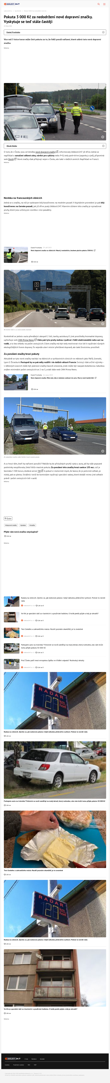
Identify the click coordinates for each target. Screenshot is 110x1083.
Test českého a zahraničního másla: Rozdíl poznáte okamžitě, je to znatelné (52, 629)
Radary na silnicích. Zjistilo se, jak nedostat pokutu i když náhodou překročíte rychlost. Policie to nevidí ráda (63, 599)
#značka (32, 525)
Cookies (7, 1065)
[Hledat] (98, 4)
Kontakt (42, 1059)
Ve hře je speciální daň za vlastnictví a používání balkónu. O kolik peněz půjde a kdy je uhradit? (60, 613)
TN (39, 471)
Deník (11, 159)
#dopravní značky (11, 525)
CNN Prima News (26, 340)
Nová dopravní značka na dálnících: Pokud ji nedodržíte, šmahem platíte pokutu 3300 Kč (62, 250)
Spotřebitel (18, 11)
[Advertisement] (55, 64)
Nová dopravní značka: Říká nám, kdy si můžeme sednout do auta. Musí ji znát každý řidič (62, 378)
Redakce (34, 1059)
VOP (35, 1065)
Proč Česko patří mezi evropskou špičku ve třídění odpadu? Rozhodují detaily (52, 660)
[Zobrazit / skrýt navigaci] (104, 4)
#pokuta (23, 525)
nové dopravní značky (45, 151)
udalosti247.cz (8, 11)
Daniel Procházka (13, 32)
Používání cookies (18, 1065)
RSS (29, 1065)
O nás (26, 1059)
